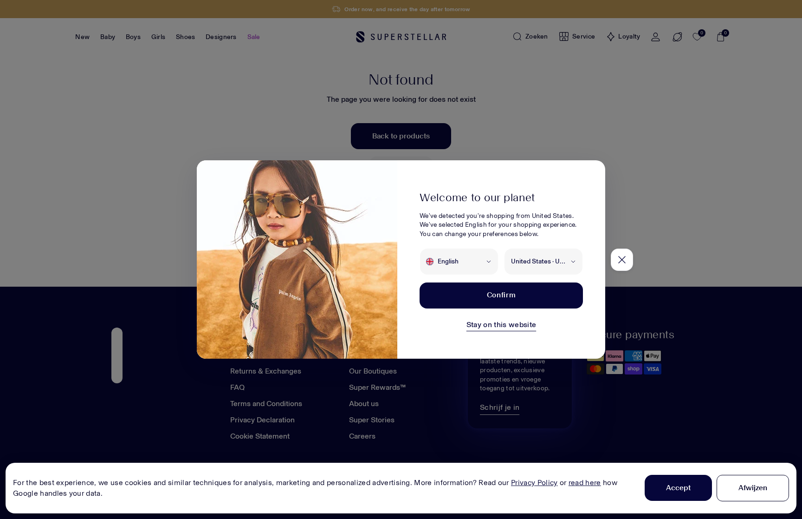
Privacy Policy (534, 482)
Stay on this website (501, 324)
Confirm (501, 294)
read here (585, 482)
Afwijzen (752, 487)
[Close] (622, 260)
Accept (678, 487)
